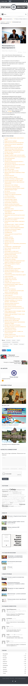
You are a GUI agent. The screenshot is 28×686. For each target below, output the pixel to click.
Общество (11, 51)
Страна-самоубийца (9, 276)
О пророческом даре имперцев (11, 293)
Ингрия (4, 496)
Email (25, 52)
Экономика (5, 671)
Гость (8, 626)
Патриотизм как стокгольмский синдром (16, 620)
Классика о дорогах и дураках (11, 177)
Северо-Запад (12, 494)
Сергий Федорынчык (11, 609)
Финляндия (10, 498)
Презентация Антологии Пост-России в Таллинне (15, 156)
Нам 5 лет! (7, 287)
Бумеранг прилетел (9, 237)
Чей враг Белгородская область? (11, 270)
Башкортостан (17, 493)
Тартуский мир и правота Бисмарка (12, 186)
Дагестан (4, 493)
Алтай (20, 499)
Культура (5, 657)
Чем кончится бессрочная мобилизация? (13, 297)
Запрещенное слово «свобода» (11, 185)
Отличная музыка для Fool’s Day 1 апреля (14, 180)
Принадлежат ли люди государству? (15, 588)
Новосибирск (5, 508)
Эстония (11, 506)
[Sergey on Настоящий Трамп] (3, 635)
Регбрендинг (5, 665)
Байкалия (7, 502)
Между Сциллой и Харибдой (11, 141)
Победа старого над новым (10, 278)
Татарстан (5, 494)
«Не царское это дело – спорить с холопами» (14, 224)
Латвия (18, 340)
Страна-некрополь (9, 295)
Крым (22, 498)
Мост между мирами (9, 153)
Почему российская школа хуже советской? (14, 147)
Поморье (19, 490)
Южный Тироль (5, 346)
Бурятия (15, 498)
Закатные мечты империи (10, 259)
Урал (11, 503)
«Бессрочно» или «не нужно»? (11, 219)
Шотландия (21, 344)
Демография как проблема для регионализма (17, 642)
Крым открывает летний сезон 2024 (12, 248)
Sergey (8, 634)
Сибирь (12, 489)
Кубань (15, 506)
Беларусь (16, 504)
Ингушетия (4, 501)
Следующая (17, 361)
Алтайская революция (9, 175)
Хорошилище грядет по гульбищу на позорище (17, 628)
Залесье (14, 496)
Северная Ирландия (6, 342)
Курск (24, 499)
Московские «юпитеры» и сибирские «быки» (14, 178)
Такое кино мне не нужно (13, 356)
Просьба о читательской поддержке (12, 167)
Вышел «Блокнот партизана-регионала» (13, 306)
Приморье (21, 494)
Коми (23, 489)
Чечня (17, 499)
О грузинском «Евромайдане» (11, 200)
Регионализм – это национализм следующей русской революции (15, 556)
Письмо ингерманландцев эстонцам (12, 318)
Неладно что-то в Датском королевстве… (13, 194)
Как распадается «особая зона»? (12, 251)
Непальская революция (10, 158)
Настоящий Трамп (18, 634)
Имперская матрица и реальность (12, 303)
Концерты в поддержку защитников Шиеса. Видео (12, 363)
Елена (8, 641)
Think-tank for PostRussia (10, 289)
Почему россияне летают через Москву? (16, 599)
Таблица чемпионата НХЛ (13, 527)
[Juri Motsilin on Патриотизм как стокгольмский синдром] (3, 619)
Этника (4, 673)
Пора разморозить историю (10, 329)
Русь (13, 504)
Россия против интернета (10, 197)
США (16, 501)
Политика (15, 51)
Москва (5, 506)
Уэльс (11, 344)
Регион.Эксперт (5, 50)
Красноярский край (21, 496)
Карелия (22, 504)
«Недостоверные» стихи (10, 213)
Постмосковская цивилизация (14, 561)
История (4, 655)
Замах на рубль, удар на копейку (12, 170)
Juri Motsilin (9, 618)
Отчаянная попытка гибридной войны (10, 444)
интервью (10, 111)
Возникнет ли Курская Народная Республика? (14, 227)
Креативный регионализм (10, 192)
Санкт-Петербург (13, 491)
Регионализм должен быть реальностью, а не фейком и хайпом (15, 583)
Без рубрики (5, 653)
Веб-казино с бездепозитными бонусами (16, 516)
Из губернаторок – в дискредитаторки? (13, 246)
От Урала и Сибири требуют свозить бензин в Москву (16, 522)
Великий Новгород (17, 502)
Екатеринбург (12, 499)
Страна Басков (5, 344)
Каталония (8, 340)
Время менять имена (9, 208)
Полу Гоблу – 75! (8, 281)
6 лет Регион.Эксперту (9, 196)
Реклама (4, 667)
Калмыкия (9, 496)
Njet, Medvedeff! (8, 160)
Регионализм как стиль (9, 317)
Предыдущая (11, 355)
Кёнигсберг (5, 490)
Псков (17, 494)
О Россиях (9, 567)
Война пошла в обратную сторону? (12, 226)
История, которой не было (10, 334)
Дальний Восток (7, 504)
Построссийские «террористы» (11, 202)
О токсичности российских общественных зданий (15, 274)
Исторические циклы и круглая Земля (13, 268)
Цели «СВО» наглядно (9, 169)
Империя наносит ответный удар (12, 320)
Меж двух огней (5, 405)
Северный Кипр (15, 342)
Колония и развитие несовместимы (15, 577)
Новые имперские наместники (11, 256)
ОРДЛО (19, 506)
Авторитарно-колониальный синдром (13, 229)
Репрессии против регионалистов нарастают (14, 142)
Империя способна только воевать (12, 204)
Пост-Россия (7, 191)
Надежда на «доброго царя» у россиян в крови (15, 155)
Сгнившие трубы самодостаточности (12, 282)
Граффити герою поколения (11, 279)
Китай (11, 493)
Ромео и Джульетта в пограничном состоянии (14, 218)
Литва (8, 493)
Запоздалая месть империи (10, 230)
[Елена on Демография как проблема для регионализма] (3, 642)
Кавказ (19, 498)
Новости (7, 51)
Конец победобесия (9, 266)
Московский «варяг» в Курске (11, 199)
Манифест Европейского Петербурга (12, 325)
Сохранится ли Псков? (9, 240)
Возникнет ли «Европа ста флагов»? (10, 424)
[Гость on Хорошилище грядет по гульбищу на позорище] (3, 627)
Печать (20, 52)
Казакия (20, 491)
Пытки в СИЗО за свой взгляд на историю (13, 298)
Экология (5, 669)
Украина (5, 491)
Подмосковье (11, 501)
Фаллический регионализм (10, 304)
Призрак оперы (8, 249)
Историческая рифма (9, 238)
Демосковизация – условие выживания (16, 593)
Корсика (13, 340)
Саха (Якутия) (5, 499)
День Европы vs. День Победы (11, 257)
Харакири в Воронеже (9, 241)
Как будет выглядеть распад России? (12, 152)
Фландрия (16, 344)
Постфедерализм (8, 232)
